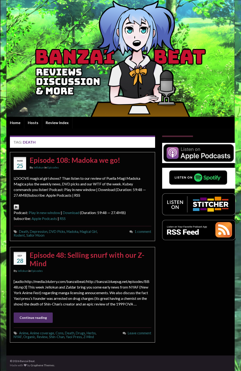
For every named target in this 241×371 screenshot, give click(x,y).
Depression (39, 232)
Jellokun (38, 167)
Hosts (33, 122)
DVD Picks (57, 232)
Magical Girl (88, 232)
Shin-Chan (56, 337)
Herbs (91, 333)
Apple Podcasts (44, 218)
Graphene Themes (42, 365)
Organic (29, 337)
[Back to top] (230, 360)
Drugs (80, 333)
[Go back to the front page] (120, 58)
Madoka (72, 232)
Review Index (57, 122)
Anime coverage (42, 333)
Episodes (53, 167)
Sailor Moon (35, 235)
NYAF (18, 337)
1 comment (143, 232)
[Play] (16, 206)
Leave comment (139, 333)
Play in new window (44, 212)
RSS (63, 218)
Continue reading (33, 318)
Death (23, 232)
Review (42, 337)
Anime (23, 333)
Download (71, 212)
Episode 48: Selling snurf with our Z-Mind (87, 259)
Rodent (19, 235)
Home (15, 122)
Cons (60, 333)
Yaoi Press (74, 337)
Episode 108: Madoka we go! (75, 160)
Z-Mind (88, 337)
